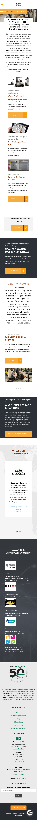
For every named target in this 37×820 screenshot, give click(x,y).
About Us (18, 712)
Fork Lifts (16, 697)
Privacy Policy (18, 722)
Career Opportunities (18, 716)
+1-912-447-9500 (18, 774)
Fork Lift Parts (23, 697)
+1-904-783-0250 (18, 749)
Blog (18, 719)
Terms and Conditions (18, 728)
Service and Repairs (27, 699)
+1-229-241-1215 (22, 778)
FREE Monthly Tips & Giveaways (18, 787)
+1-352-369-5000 (19, 762)
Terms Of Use (18, 725)
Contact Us (17, 808)
